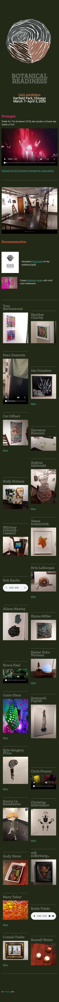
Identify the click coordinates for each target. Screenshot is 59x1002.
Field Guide (37, 261)
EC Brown (6, 992)
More (33, 404)
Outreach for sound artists (41, 171)
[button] (55, 208)
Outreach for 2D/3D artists (14, 171)
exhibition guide (34, 280)
